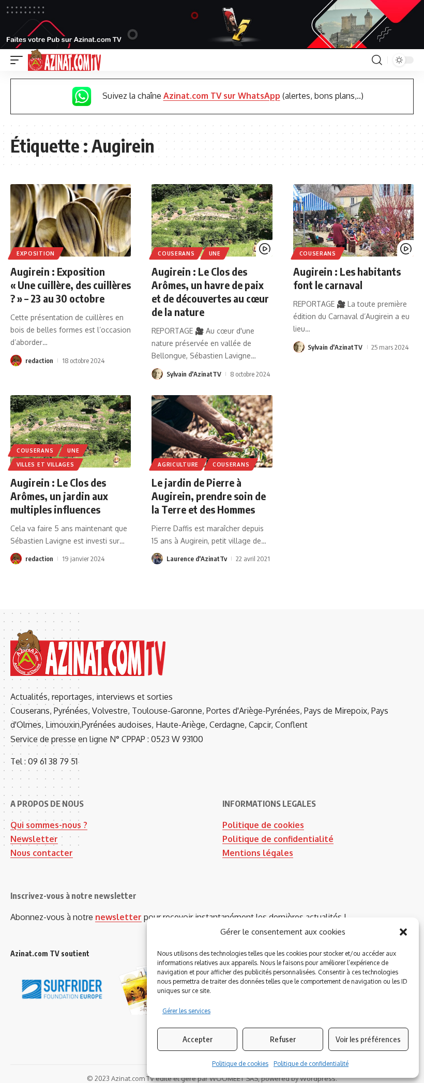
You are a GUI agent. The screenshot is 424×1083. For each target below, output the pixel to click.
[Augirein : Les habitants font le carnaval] (353, 220)
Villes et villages (45, 464)
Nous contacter (41, 853)
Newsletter (34, 839)
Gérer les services (186, 1011)
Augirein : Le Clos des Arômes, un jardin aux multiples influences (59, 496)
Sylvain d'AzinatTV (193, 374)
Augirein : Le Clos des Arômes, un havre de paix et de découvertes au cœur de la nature (210, 291)
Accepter (198, 1039)
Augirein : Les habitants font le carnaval (347, 278)
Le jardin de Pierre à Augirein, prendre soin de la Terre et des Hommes (209, 496)
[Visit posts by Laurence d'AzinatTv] (157, 558)
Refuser (283, 1039)
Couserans (176, 253)
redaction (39, 360)
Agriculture (178, 464)
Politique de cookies (240, 1063)
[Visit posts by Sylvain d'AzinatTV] (157, 374)
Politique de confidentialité (311, 1063)
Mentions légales (257, 853)
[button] (403, 932)
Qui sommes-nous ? (48, 825)
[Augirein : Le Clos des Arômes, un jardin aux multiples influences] (70, 431)
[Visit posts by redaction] (16, 360)
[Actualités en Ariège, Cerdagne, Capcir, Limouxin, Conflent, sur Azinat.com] (64, 60)
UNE (215, 253)
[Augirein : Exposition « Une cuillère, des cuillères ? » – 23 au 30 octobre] (70, 220)
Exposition (36, 253)
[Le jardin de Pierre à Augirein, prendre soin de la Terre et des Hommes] (212, 431)
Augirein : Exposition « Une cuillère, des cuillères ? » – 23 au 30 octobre (70, 285)
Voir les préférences (368, 1039)
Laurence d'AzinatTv (196, 558)
